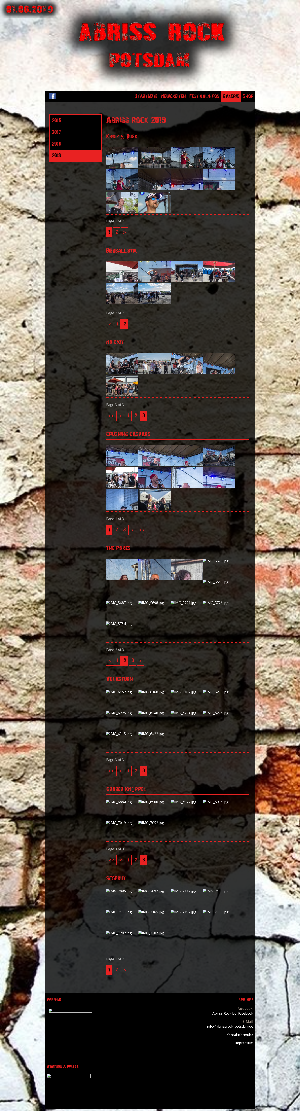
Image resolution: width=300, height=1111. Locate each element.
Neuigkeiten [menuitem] (173, 96)
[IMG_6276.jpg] (219, 712)
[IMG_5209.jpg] (154, 372)
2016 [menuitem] (56, 120)
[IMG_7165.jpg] (154, 912)
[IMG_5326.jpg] (219, 464)
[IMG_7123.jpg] (219, 891)
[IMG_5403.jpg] (219, 486)
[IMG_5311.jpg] (154, 464)
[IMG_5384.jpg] (154, 486)
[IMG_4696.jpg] (122, 280)
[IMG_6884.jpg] (122, 802)
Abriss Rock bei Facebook (232, 1013)
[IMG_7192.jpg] (187, 912)
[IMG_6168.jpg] (154, 692)
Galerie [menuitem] (231, 96)
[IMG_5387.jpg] (187, 486)
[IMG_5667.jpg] (187, 578)
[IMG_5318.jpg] (187, 464)
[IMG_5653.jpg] (154, 578)
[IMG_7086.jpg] (122, 891)
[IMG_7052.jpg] (154, 822)
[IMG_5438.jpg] (154, 508)
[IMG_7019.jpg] (122, 822)
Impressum (244, 1042)
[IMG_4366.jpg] (219, 189)
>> (142, 529)
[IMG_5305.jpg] (122, 394)
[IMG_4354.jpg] (154, 189)
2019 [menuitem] (56, 155)
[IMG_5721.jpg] (187, 602)
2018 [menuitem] (56, 144)
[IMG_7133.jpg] (122, 912)
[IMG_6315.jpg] (122, 733)
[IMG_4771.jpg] (219, 280)
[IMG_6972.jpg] (187, 802)
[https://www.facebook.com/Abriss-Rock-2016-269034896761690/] (52, 97)
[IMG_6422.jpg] (154, 733)
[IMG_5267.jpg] (219, 372)
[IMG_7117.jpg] (187, 891)
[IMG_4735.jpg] (154, 280)
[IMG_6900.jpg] (154, 802)
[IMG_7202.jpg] (122, 933)
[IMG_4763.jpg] (187, 280)
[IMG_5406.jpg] (122, 508)
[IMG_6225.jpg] (122, 712)
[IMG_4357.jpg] (187, 189)
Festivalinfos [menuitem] (204, 96)
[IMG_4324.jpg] (154, 166)
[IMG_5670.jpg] (219, 561)
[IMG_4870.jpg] (154, 303)
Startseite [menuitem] (146, 96)
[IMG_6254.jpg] (187, 712)
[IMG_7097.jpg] (154, 891)
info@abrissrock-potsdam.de (230, 1026)
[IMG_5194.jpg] (122, 372)
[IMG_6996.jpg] (219, 802)
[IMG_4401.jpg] (154, 211)
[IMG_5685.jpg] (219, 581)
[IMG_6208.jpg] (219, 692)
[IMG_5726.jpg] (219, 602)
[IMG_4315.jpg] (122, 166)
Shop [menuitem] (248, 96)
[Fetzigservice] (70, 1011)
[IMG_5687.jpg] (122, 602)
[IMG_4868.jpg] (122, 303)
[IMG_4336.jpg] (187, 166)
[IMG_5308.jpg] (122, 464)
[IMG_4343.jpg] (122, 189)
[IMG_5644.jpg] (122, 578)
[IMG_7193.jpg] (219, 912)
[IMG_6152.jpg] (122, 692)
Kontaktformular (239, 1034)
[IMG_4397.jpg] (122, 211)
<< (111, 415)
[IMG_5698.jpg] (154, 602)
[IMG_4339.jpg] (219, 166)
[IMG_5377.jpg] (122, 486)
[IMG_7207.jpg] (154, 933)
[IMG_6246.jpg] (154, 712)
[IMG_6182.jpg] (187, 692)
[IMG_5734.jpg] (122, 623)
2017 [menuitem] (56, 132)
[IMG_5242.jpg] (187, 372)
